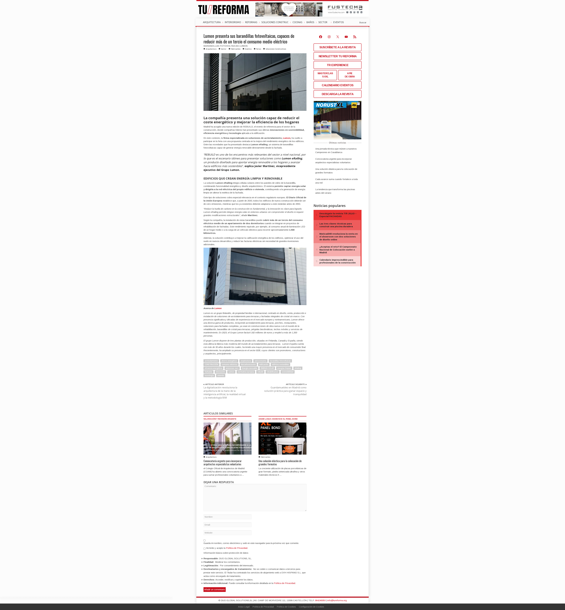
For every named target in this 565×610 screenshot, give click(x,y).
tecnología (209, 375)
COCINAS (297, 22)
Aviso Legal (244, 606)
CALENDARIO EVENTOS (337, 85)
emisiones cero (232, 368)
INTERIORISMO (233, 22)
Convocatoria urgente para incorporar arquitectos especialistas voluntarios (222, 462)
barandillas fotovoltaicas (280, 361)
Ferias (258, 49)
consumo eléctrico (229, 364)
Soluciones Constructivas (276, 49)
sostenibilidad (287, 372)
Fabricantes (235, 49)
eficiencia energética (213, 368)
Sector (223, 49)
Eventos (248, 49)
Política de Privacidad (236, 548)
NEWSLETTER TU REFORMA (338, 56)
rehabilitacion (272, 372)
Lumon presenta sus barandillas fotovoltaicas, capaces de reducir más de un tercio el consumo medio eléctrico (248, 39)
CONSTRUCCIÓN (211, 364)
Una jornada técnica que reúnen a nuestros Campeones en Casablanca (336, 150)
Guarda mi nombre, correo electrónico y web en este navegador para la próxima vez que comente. (251, 543)
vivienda (220, 375)
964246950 (320, 600)
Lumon (286, 138)
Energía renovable (249, 368)
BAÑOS (310, 22)
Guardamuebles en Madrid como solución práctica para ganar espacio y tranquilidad (285, 391)
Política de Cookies (286, 606)
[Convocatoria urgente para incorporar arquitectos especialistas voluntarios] (227, 438)
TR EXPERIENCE (337, 65)
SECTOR (324, 23)
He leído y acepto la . (226, 548)
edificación (263, 364)
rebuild (260, 372)
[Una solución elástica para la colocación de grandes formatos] (282, 438)
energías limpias (284, 368)
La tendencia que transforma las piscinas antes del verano (335, 191)
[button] (356, 22)
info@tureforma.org (337, 600)
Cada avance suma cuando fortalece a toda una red (336, 181)
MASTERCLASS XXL (325, 75)
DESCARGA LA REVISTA (337, 94)
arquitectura (246, 361)
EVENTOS (339, 23)
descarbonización (248, 364)
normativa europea (246, 372)
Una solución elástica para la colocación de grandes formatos (280, 462)
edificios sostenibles (280, 364)
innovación (220, 372)
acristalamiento (211, 361)
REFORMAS (251, 22)
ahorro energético (229, 361)
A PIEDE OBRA (350, 75)
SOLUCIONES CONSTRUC (274, 22)
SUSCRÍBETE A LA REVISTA (337, 47)
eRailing (298, 368)
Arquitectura (211, 49)
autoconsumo (260, 361)
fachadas (208, 372)
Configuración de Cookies (311, 606)
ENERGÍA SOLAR (267, 368)
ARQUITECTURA (212, 22)
